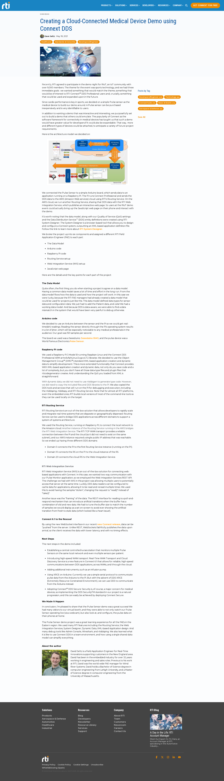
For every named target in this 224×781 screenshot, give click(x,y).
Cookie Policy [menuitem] (64, 765)
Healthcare (46, 42)
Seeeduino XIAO (90, 338)
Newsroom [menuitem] (120, 725)
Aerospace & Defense (150, 109)
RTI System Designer (91, 229)
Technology (172, 97)
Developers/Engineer (88, 42)
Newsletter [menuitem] (84, 722)
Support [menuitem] (82, 731)
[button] (157, 757)
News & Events (166, 103)
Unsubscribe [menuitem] (96, 765)
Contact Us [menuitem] (120, 731)
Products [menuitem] (47, 715)
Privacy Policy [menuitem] (48, 765)
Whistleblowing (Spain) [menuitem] (53, 768)
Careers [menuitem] (118, 728)
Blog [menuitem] (80, 715)
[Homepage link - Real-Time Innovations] (45, 760)
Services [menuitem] (82, 728)
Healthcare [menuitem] (48, 725)
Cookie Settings (81, 765)
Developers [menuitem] (84, 719)
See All (141, 117)
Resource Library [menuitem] (87, 725)
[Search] (186, 5)
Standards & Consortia (65, 42)
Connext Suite (147, 103)
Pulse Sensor (77, 341)
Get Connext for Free (205, 5)
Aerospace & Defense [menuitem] (54, 719)
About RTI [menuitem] (119, 715)
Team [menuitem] (117, 719)
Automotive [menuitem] (48, 722)
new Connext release (108, 524)
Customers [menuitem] (120, 722)
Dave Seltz (49, 36)
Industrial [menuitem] (47, 728)
